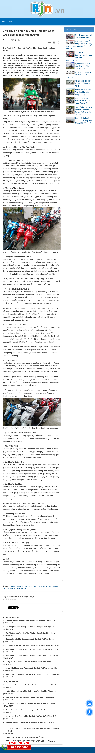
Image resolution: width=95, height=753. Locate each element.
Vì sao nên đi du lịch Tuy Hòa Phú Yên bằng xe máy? (83, 92)
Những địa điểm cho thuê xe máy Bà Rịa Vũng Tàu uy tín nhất (83, 100)
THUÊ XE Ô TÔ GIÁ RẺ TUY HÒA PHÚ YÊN (83, 83)
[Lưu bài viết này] (59, 42)
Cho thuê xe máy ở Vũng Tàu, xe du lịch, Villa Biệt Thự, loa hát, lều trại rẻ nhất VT (79, 45)
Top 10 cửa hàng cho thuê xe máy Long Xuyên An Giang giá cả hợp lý (83, 110)
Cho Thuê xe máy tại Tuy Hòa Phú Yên (83, 36)
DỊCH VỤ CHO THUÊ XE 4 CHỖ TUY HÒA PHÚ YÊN (79, 74)
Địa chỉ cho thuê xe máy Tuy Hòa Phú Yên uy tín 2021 (82, 66)
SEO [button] (10, 21)
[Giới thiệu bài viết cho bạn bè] (49, 42)
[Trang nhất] (3, 21)
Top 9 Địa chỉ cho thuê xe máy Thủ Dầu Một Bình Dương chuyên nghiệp (79, 56)
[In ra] (54, 42)
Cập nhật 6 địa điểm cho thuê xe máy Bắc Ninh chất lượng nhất (83, 120)
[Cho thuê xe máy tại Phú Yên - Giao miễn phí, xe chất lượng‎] (47, 9)
